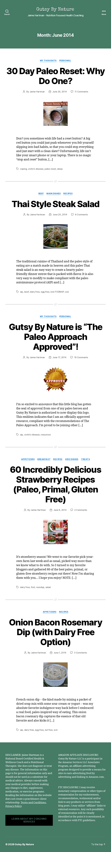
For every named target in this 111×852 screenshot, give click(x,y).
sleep (60, 168)
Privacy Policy (13, 806)
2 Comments (80, 510)
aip (21, 291)
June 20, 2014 (60, 214)
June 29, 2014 (59, 91)
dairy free (35, 291)
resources (46, 434)
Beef (41, 193)
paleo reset (50, 168)
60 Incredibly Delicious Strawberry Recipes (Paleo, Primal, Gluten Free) (55, 484)
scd (67, 291)
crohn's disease (35, 168)
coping (23, 168)
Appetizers (28, 459)
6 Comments (81, 214)
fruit (33, 587)
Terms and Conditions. (34, 802)
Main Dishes (53, 193)
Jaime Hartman (37, 91)
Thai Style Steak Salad (55, 204)
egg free (45, 291)
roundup (40, 587)
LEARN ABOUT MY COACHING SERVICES (29, 820)
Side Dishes (71, 459)
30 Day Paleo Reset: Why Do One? (55, 76)
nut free (49, 730)
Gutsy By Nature (24, 844)
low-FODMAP (57, 291)
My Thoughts (48, 60)
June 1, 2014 (60, 652)
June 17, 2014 (59, 357)
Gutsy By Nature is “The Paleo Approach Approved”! (55, 337)
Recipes (68, 193)
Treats (85, 459)
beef (26, 291)
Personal (65, 60)
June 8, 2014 (59, 510)
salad (48, 587)
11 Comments (81, 91)
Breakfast (43, 459)
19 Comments (81, 357)
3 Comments (80, 652)
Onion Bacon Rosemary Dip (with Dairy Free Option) (55, 632)
